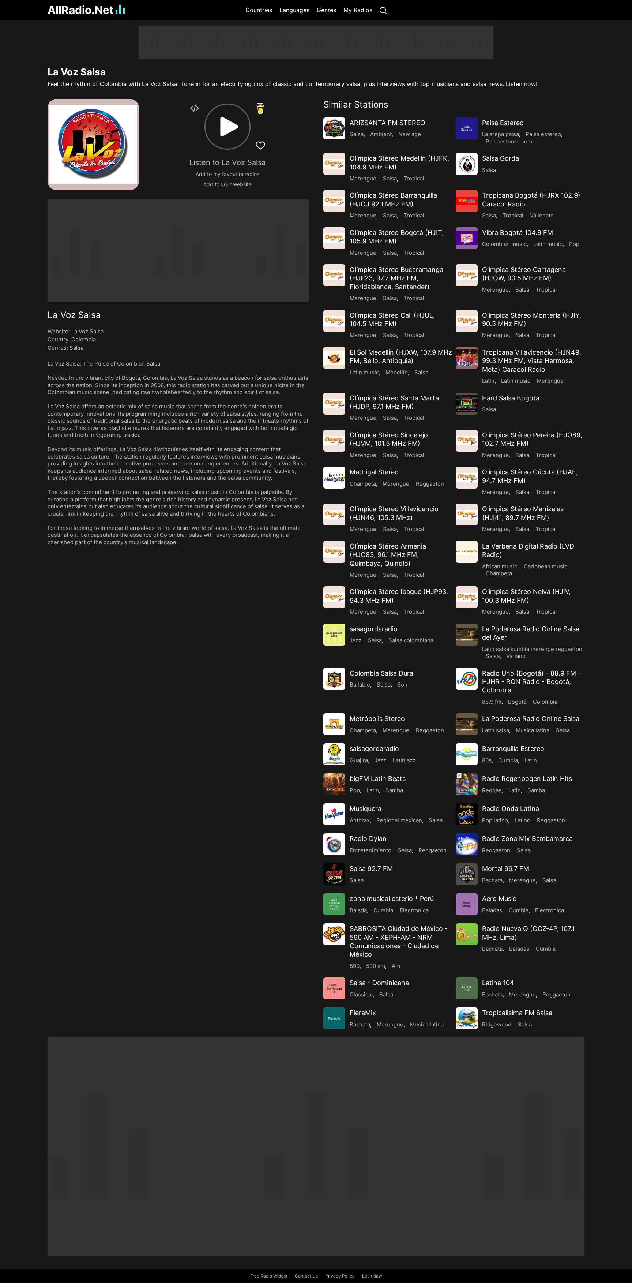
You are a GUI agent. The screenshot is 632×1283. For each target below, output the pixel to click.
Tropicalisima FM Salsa (517, 1013)
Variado (516, 655)
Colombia (83, 339)
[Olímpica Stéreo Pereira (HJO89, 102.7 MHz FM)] (467, 441)
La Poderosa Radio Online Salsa (530, 718)
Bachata (492, 880)
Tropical (413, 178)
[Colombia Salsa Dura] (334, 679)
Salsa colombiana (410, 640)
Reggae (492, 790)
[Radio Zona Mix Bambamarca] (467, 844)
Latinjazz (404, 760)
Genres (326, 10)
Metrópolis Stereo (377, 718)
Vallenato (542, 215)
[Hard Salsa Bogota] (467, 404)
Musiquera (365, 808)
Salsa (76, 347)
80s (487, 760)
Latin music (548, 243)
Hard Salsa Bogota (510, 398)
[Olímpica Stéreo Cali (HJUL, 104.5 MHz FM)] (334, 321)
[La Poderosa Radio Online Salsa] (467, 724)
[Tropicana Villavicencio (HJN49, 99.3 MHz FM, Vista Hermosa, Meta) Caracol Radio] (467, 358)
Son (402, 684)
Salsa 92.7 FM (371, 868)
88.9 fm (491, 701)
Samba (394, 790)
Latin (488, 380)
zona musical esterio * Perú (392, 898)
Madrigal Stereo (374, 472)
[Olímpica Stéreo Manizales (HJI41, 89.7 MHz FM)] (467, 514)
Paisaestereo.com (509, 141)
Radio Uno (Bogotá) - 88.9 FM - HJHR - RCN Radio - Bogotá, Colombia (531, 681)
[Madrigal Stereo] (334, 478)
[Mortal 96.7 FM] (467, 874)
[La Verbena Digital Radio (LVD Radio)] (467, 552)
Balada (358, 910)
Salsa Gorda (500, 158)
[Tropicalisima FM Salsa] (467, 1018)
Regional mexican (399, 820)
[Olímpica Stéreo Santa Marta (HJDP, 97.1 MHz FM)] (334, 404)
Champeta (363, 483)
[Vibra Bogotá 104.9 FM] (467, 238)
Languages (294, 10)
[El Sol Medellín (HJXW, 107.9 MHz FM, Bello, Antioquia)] (334, 358)
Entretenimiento (370, 850)
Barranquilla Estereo (513, 748)
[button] (227, 126)
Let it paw (372, 1276)
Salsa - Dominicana (379, 983)
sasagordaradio (374, 629)
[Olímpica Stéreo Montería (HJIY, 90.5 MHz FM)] (467, 321)
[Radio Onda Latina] (467, 814)
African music (499, 566)
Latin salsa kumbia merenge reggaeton (532, 649)
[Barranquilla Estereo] (467, 754)
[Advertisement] (316, 42)
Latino (522, 820)
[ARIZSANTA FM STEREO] (334, 128)
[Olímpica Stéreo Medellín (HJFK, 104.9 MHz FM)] (334, 164)
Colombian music (504, 243)
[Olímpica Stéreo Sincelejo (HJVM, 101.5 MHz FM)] (334, 441)
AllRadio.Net (81, 9)
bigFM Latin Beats (378, 778)
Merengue (363, 178)
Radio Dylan (368, 838)
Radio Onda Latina (510, 808)
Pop (574, 243)
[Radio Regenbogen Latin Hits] (467, 784)
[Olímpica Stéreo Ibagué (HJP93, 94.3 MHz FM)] (334, 597)
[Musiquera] (334, 814)
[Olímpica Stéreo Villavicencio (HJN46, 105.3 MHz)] (334, 514)
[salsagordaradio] (334, 754)
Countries (258, 10)
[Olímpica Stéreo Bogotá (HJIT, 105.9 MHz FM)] (334, 238)
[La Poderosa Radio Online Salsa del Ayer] (467, 635)
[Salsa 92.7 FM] (334, 874)
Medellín (396, 372)
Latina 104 (498, 983)
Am (396, 965)
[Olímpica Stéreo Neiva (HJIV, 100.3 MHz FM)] (467, 597)
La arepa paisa (500, 134)
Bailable (360, 684)
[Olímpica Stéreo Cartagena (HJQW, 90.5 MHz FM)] (467, 275)
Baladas (492, 910)
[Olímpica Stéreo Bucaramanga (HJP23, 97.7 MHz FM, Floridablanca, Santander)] (334, 275)
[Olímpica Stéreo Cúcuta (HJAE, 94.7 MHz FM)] (467, 478)
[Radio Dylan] (334, 844)
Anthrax (360, 820)
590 (355, 965)
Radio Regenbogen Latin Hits (527, 778)
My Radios (357, 10)
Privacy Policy (340, 1276)
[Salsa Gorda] (467, 164)
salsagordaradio (374, 748)
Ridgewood (496, 1024)
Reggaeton (430, 483)
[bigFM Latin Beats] (334, 784)
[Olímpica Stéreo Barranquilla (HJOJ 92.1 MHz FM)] (334, 201)
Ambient (381, 134)
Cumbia (508, 760)
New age (409, 134)
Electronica (414, 910)
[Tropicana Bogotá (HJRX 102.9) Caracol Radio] (467, 201)
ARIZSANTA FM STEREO (387, 123)
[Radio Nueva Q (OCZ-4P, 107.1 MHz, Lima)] (467, 934)
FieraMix (363, 1013)
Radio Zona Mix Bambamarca (527, 838)
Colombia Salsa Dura (381, 673)
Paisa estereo (543, 134)
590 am (375, 965)
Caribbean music (545, 566)
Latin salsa (495, 730)
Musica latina (532, 730)
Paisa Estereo (503, 123)
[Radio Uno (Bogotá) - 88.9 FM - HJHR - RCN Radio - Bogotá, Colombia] (467, 679)
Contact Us (306, 1276)
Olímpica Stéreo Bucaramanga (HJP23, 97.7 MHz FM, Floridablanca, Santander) (396, 278)
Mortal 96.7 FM (505, 868)
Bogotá (517, 701)
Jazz (355, 640)
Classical (361, 994)
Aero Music (499, 898)
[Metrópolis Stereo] (334, 724)
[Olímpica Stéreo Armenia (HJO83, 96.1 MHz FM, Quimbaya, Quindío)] (334, 552)
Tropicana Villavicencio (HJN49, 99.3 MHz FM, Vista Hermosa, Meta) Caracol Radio (531, 360)
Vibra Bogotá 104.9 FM (517, 232)
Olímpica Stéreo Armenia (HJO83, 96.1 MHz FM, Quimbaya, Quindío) (388, 554)
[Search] (383, 10)
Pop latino (495, 820)
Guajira (359, 760)
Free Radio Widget (268, 1276)
